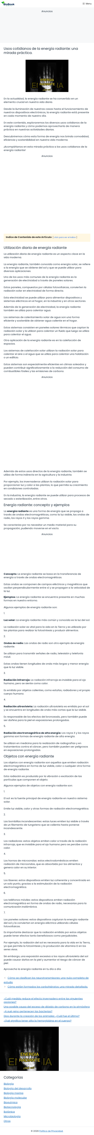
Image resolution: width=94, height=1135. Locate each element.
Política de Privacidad (51, 1131)
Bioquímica (11, 1102)
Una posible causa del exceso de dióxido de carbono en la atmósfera (47, 1006)
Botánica (9, 1111)
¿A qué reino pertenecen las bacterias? (28, 1011)
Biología (9, 1083)
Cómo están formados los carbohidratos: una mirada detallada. (48, 986)
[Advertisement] (47, 27)
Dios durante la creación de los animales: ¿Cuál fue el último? (42, 1016)
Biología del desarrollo (18, 1088)
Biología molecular (15, 1097)
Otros (7, 1121)
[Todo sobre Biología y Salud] (7, 3)
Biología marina (13, 1093)
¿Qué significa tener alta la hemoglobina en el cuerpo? (37, 1020)
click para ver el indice (65, 237)
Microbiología (12, 1116)
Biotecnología (12, 1107)
